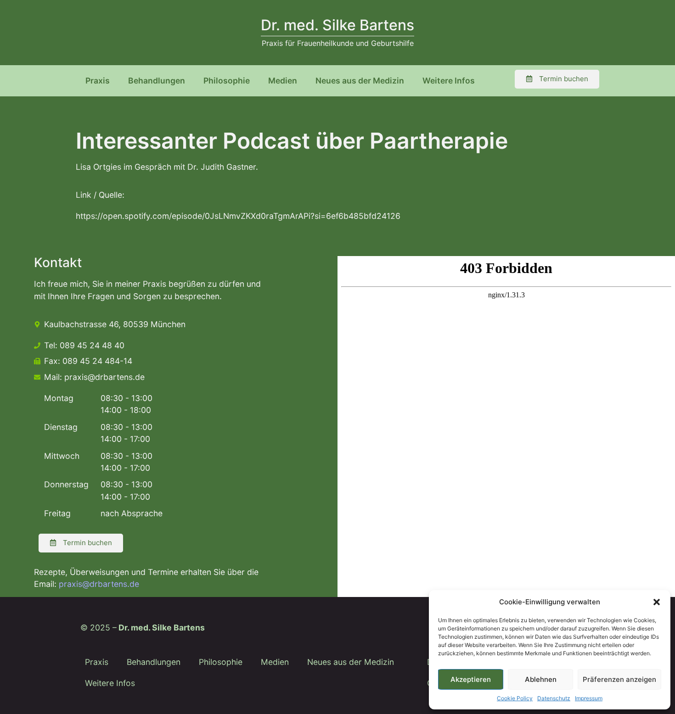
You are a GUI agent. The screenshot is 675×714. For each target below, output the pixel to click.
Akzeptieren (470, 679)
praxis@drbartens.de (99, 584)
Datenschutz (553, 698)
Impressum (588, 698)
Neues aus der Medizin (359, 80)
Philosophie (226, 80)
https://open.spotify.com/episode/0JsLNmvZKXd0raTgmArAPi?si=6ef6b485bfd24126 (238, 216)
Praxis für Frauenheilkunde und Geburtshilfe (338, 43)
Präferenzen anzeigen (619, 679)
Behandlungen (156, 80)
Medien (282, 80)
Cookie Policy (515, 698)
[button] (656, 602)
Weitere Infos (448, 80)
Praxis (97, 80)
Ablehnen (541, 679)
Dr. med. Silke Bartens (337, 25)
